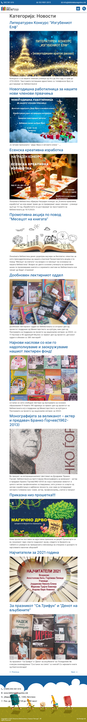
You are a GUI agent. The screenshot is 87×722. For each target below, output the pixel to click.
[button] (78, 8)
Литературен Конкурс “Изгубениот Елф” (41, 24)
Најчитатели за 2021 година (34, 552)
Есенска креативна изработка (36, 150)
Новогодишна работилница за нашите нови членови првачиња (43, 91)
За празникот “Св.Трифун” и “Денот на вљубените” (43, 607)
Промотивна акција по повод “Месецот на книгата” (35, 216)
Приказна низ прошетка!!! (32, 495)
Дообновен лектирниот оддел (36, 275)
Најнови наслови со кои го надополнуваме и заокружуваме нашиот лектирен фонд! (39, 346)
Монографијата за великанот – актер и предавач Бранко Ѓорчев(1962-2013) (42, 420)
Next (74, 672)
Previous (14, 672)
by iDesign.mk (81, 719)
